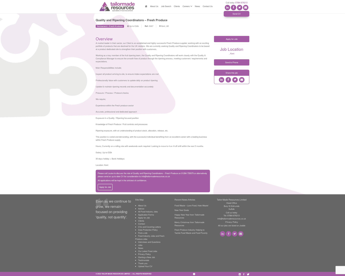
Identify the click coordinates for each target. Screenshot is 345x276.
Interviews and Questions (149, 241)
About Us (154, 6)
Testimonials (143, 260)
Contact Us (208, 6)
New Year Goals (182, 210)
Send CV (237, 13)
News (197, 6)
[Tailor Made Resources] (114, 6)
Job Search (166, 6)
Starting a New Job (146, 257)
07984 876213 (241, 2)
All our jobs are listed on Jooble (231, 225)
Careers (186, 6)
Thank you (142, 263)
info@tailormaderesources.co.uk (155, 176)
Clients (177, 6)
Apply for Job (105, 187)
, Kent (231, 53)
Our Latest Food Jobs (147, 251)
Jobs (140, 245)
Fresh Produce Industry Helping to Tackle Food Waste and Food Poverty (191, 231)
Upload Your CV (145, 266)
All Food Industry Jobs (148, 211)
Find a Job (142, 232)
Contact (141, 223)
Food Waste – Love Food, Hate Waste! (191, 205)
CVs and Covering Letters (149, 226)
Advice (141, 208)
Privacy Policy (144, 254)
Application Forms (146, 214)
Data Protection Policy (148, 229)
